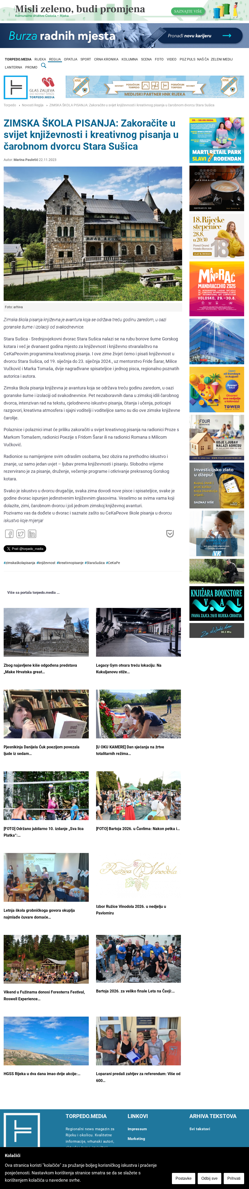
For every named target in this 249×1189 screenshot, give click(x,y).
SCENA (146, 59)
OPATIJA (70, 59)
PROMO (31, 67)
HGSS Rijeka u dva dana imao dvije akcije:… (42, 1073)
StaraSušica (96, 563)
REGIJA (55, 59)
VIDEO (172, 59)
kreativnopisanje (71, 563)
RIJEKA (40, 59)
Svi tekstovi (199, 1129)
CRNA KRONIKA (106, 59)
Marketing (136, 1139)
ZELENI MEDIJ (222, 59)
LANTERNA (13, 67)
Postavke (184, 1178)
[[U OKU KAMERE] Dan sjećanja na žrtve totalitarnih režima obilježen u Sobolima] (138, 720)
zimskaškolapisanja (20, 563)
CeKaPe (114, 563)
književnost (46, 563)
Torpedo (10, 105)
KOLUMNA (130, 59)
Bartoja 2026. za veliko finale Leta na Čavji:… (135, 991)
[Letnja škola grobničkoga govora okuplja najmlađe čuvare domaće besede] (46, 884)
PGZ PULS (187, 59)
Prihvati (233, 1178)
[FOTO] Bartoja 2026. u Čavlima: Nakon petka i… (138, 828)
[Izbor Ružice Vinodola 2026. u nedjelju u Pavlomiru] (138, 875)
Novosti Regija (33, 105)
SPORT (85, 59)
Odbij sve (209, 1178)
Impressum (137, 1129)
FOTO (159, 59)
